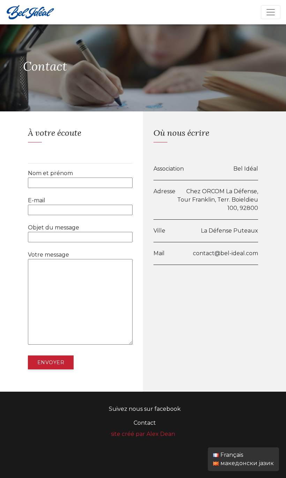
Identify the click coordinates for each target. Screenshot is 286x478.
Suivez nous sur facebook (145, 409)
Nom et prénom (50, 173)
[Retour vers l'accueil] (30, 11)
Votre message (48, 254)
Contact (145, 423)
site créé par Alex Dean (143, 434)
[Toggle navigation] (270, 12)
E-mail (36, 200)
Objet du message (53, 227)
